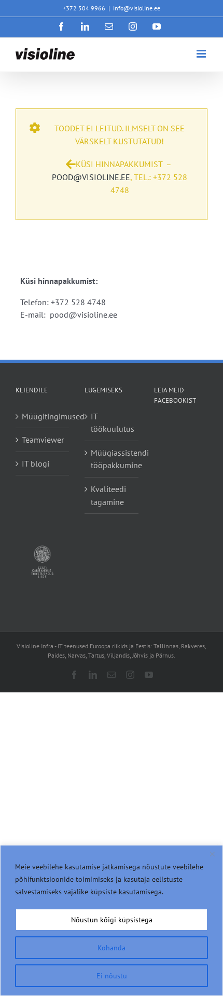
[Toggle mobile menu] (202, 53)
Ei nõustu (111, 975)
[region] (111, 920)
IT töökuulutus (112, 422)
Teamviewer (43, 439)
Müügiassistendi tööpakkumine (112, 459)
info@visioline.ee (136, 8)
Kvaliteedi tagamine (108, 495)
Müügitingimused (43, 416)
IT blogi (35, 463)
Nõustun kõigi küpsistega (111, 919)
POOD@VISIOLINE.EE (91, 177)
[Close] (212, 854)
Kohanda (111, 947)
